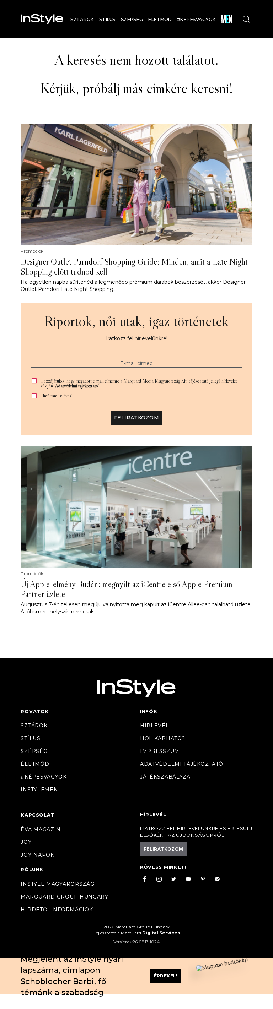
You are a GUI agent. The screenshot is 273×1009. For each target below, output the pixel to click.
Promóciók (32, 251)
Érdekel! (166, 975)
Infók (148, 711)
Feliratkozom (136, 417)
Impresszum (160, 751)
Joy (26, 842)
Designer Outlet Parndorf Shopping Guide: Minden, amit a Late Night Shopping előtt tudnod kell (134, 267)
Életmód (160, 19)
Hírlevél (154, 725)
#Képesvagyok (196, 19)
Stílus (107, 19)
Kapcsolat (37, 815)
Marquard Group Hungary (64, 897)
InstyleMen (39, 789)
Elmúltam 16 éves (56, 395)
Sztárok (82, 19)
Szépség (132, 19)
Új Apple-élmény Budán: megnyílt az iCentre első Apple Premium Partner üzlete (126, 589)
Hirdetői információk (57, 909)
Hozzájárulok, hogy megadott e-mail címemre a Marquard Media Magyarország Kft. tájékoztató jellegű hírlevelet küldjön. (138, 383)
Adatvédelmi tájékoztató (77, 386)
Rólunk (32, 869)
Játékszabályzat (167, 777)
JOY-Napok (37, 855)
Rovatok (35, 711)
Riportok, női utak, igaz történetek (136, 321)
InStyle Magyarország (57, 884)
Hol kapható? (162, 738)
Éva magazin (41, 829)
